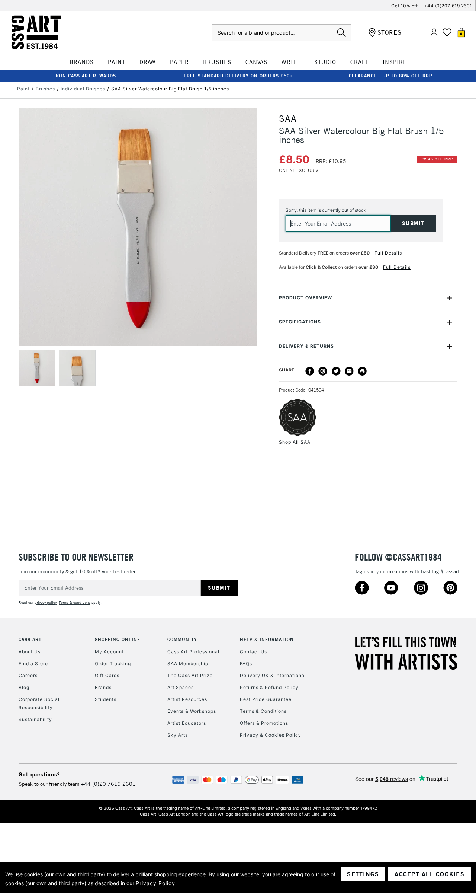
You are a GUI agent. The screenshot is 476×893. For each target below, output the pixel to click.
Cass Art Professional (193, 651)
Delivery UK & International (273, 675)
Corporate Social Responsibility (39, 703)
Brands (103, 687)
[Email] (349, 371)
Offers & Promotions (264, 723)
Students (105, 699)
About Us (30, 651)
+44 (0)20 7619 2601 (108, 784)
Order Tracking (113, 663)
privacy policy (46, 602)
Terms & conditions (74, 602)
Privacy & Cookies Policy (270, 735)
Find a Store (33, 663)
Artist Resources (187, 699)
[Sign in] (434, 32)
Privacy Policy (155, 883)
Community (182, 639)
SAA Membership (187, 663)
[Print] (362, 371)
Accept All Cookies (429, 874)
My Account (109, 651)
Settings (363, 874)
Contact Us (253, 651)
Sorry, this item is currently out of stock (326, 210)
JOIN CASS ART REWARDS (85, 75)
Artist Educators (186, 723)
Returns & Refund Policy (269, 687)
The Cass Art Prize (190, 675)
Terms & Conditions (263, 711)
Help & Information (267, 639)
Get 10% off (404, 6)
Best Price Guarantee (266, 699)
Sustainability (35, 719)
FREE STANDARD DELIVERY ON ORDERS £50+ (238, 75)
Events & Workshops (191, 711)
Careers (28, 675)
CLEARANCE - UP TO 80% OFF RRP (390, 75)
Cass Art (30, 639)
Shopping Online (117, 639)
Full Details (388, 253)
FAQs (246, 663)
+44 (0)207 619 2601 (448, 6)
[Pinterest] (322, 371)
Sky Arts (177, 735)
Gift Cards (107, 675)
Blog (24, 687)
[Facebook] (309, 371)
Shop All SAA (295, 442)
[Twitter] (336, 371)
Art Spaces (180, 687)
